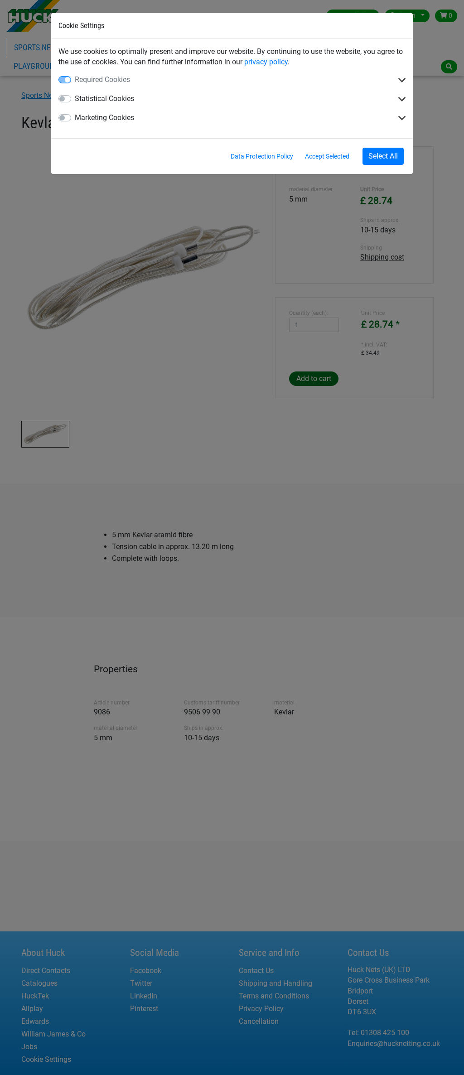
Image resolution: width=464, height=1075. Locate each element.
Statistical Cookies (104, 98)
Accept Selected (327, 156)
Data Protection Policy (262, 156)
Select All (383, 156)
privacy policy (266, 62)
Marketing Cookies (104, 117)
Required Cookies (102, 79)
